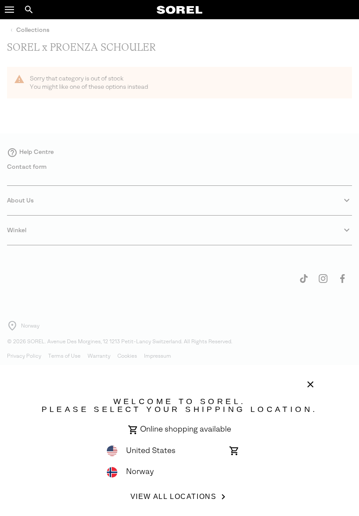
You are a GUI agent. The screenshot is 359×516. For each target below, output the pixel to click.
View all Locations (173, 496)
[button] (9, 9)
